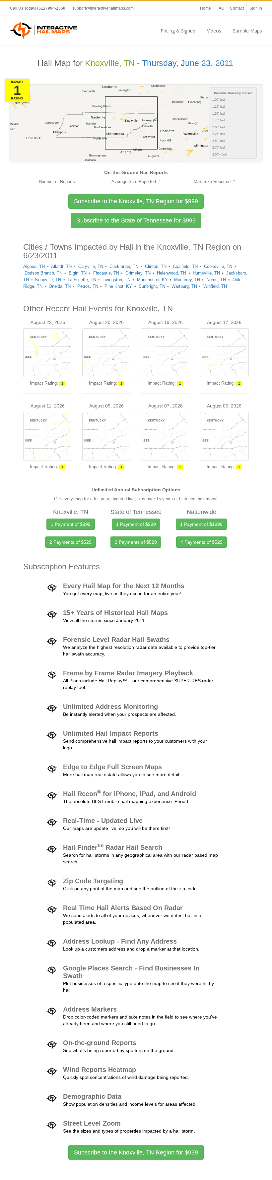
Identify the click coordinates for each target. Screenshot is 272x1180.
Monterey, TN (187, 279)
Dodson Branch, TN (43, 273)
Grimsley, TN (138, 273)
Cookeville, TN (218, 266)
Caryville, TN (90, 266)
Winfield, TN (215, 286)
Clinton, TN (156, 266)
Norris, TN (216, 279)
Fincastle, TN (106, 273)
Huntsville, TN (206, 273)
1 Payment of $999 (71, 524)
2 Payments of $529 (70, 542)
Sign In (255, 8)
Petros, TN (87, 286)
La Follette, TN (82, 279)
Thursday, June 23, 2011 (187, 63)
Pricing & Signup (178, 31)
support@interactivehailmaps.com (103, 8)
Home (205, 8)
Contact (237, 8)
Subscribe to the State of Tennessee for (136, 220)
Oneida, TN (60, 286)
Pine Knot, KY (118, 286)
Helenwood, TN (171, 273)
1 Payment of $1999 (201, 524)
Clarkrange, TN (123, 266)
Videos (214, 31)
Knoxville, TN (48, 279)
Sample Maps (247, 31)
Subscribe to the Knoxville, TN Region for (136, 201)
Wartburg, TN (184, 286)
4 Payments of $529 (201, 542)
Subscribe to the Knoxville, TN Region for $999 (136, 1152)
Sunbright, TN (152, 286)
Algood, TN (34, 266)
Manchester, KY (152, 279)
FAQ (220, 8)
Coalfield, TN (185, 266)
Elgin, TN (78, 273)
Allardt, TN (61, 266)
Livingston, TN (116, 279)
